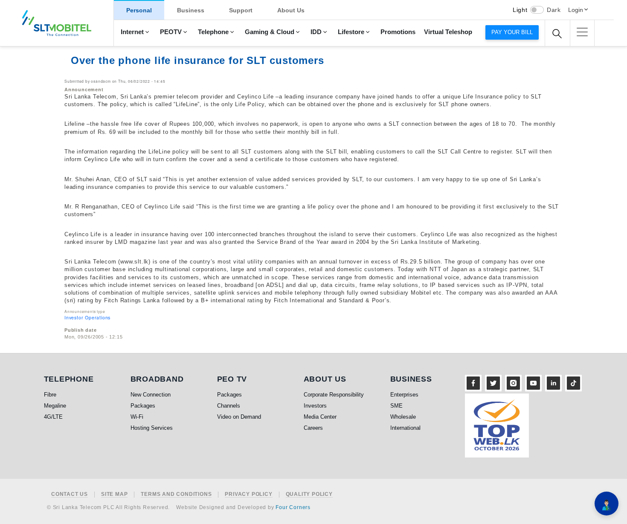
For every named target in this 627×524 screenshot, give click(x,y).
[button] (582, 32)
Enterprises (404, 394)
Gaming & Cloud (269, 32)
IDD (316, 32)
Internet (132, 32)
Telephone (213, 32)
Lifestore (351, 32)
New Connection (151, 394)
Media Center (320, 417)
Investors (315, 405)
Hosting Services (152, 428)
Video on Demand (239, 417)
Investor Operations (87, 317)
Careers (313, 428)
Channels (228, 405)
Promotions (397, 32)
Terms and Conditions (176, 494)
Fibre (50, 394)
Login (575, 9)
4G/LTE (53, 417)
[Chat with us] (606, 503)
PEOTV (171, 32)
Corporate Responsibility (334, 394)
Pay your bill (512, 32)
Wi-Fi (137, 417)
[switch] (537, 10)
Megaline (55, 405)
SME (396, 405)
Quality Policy (309, 494)
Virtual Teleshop (448, 32)
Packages (143, 405)
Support (241, 10)
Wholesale (403, 417)
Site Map (114, 494)
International (405, 428)
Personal (139, 10)
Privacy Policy (248, 494)
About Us (291, 10)
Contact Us (69, 494)
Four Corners (293, 507)
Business (190, 10)
